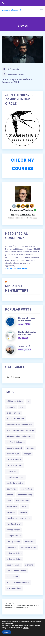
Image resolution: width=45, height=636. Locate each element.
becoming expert (14, 448)
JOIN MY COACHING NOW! (16, 268)
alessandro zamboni (15, 419)
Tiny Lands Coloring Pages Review (27, 333)
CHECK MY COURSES (22, 164)
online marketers (14, 553)
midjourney (29, 541)
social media (12, 576)
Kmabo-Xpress (13, 530)
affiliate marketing (15, 401)
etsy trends (12, 506)
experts (23, 512)
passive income (13, 565)
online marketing (14, 559)
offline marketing (28, 547)
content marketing (15, 483)
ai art (22, 407)
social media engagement (18, 582)
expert (24, 506)
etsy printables (22, 500)
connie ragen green (15, 477)
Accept (6, 632)
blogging (30, 448)
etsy (9, 500)
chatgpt (27, 454)
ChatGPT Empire (14, 460)
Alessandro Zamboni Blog (13, 10)
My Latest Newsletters (16, 288)
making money (13, 541)
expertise (11, 512)
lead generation (14, 536)
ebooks (10, 495)
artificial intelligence (16, 442)
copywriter (11, 489)
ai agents (11, 407)
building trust (13, 454)
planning (29, 565)
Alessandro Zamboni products (20, 436)
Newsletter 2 (24, 346)
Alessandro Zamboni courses (19, 424)
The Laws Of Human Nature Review (27, 319)
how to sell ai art (14, 524)
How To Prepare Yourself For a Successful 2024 (17, 80)
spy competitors (14, 588)
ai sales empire (13, 413)
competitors (12, 471)
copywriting (26, 489)
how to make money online (18, 518)
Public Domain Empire (16, 571)
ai (28, 401)
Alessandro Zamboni (16, 74)
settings (25, 628)
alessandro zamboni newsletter (20, 430)
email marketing (25, 495)
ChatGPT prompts (14, 465)
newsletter (11, 547)
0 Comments (13, 69)
